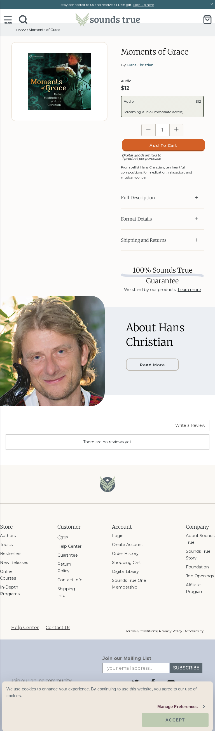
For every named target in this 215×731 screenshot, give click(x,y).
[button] (8, 19)
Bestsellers (10, 553)
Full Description (138, 197)
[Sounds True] (107, 19)
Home (21, 30)
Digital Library (125, 571)
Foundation (197, 567)
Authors (8, 535)
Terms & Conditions (141, 631)
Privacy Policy (170, 631)
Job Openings (200, 575)
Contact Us (58, 627)
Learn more (189, 289)
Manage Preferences (177, 706)
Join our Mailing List (126, 658)
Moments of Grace (44, 30)
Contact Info (70, 579)
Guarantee (67, 555)
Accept (175, 720)
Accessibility (194, 631)
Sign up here (143, 5)
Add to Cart (163, 145)
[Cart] (207, 19)
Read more (152, 364)
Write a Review (190, 425)
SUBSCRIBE (186, 668)
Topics (6, 544)
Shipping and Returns (143, 240)
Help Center (69, 546)
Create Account (127, 544)
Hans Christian (140, 65)
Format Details (136, 219)
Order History (125, 553)
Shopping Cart (126, 562)
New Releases (14, 562)
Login (117, 535)
